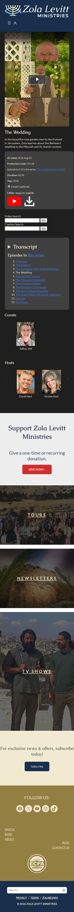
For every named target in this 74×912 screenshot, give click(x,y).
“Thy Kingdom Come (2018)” (50, 169)
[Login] (15, 23)
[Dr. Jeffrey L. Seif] (25, 345)
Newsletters (37, 578)
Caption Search (14, 224)
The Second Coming (28, 276)
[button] (68, 379)
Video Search (13, 216)
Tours (37, 514)
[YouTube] (14, 205)
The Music (22, 302)
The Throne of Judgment (30, 280)
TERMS (34, 897)
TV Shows (37, 671)
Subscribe (37, 766)
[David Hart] (25, 392)
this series (36, 255)
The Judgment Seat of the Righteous (37, 268)
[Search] (63, 890)
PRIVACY (21, 897)
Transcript (25, 247)
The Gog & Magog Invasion (32, 291)
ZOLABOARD (50, 897)
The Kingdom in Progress (31, 287)
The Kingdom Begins (28, 283)
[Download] (29, 205)
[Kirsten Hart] (51, 392)
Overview (21, 261)
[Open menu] (9, 23)
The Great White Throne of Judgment (38, 294)
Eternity (20, 298)
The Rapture (23, 265)
